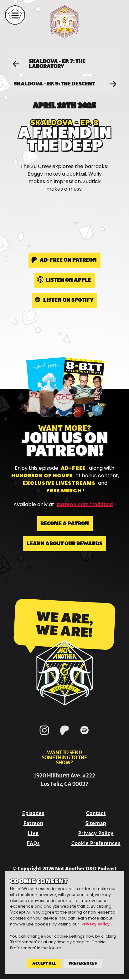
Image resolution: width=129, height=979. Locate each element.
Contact (96, 813)
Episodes (33, 813)
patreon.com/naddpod (85, 504)
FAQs (33, 843)
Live (33, 833)
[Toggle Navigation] (15, 15)
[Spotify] (84, 736)
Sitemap (95, 823)
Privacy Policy (96, 833)
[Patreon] (64, 736)
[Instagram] (44, 736)
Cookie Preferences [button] (96, 843)
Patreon (33, 823)
